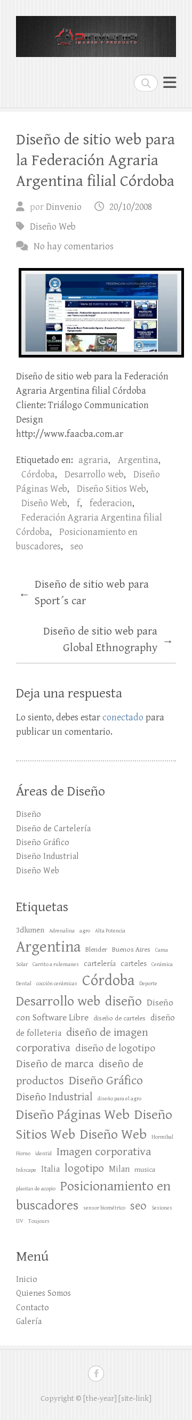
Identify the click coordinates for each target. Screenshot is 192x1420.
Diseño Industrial (47, 856)
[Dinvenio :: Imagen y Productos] (96, 32)
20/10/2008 (130, 207)
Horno (23, 1153)
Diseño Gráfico (42, 843)
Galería (29, 1322)
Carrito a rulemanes (56, 964)
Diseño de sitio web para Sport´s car (84, 593)
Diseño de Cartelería (53, 829)
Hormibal (162, 1137)
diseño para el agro (119, 1099)
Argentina (138, 460)
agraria (93, 460)
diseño (123, 1001)
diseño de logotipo (115, 1048)
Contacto (32, 1308)
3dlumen (30, 930)
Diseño (28, 814)
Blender (96, 949)
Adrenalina (62, 931)
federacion (111, 503)
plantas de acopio (35, 1189)
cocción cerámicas (56, 983)
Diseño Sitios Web (111, 488)
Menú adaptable (169, 82)
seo (76, 546)
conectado (122, 717)
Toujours (39, 1221)
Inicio (26, 1280)
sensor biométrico (104, 1208)
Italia (50, 1169)
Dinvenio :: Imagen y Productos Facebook (96, 1374)
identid (43, 1153)
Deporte (148, 983)
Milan (119, 1169)
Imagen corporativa (104, 1151)
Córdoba (38, 474)
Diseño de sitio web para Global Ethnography (108, 640)
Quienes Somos (43, 1293)
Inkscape (26, 1170)
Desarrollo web (94, 474)
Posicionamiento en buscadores (93, 1195)
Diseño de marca (55, 1063)
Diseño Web (53, 226)
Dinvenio (64, 207)
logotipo (84, 1168)
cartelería (100, 963)
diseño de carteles (119, 1018)
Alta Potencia (110, 931)
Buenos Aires (131, 949)
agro (84, 931)
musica (144, 1169)
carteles (134, 963)
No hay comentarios (74, 246)
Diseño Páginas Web (73, 1115)
